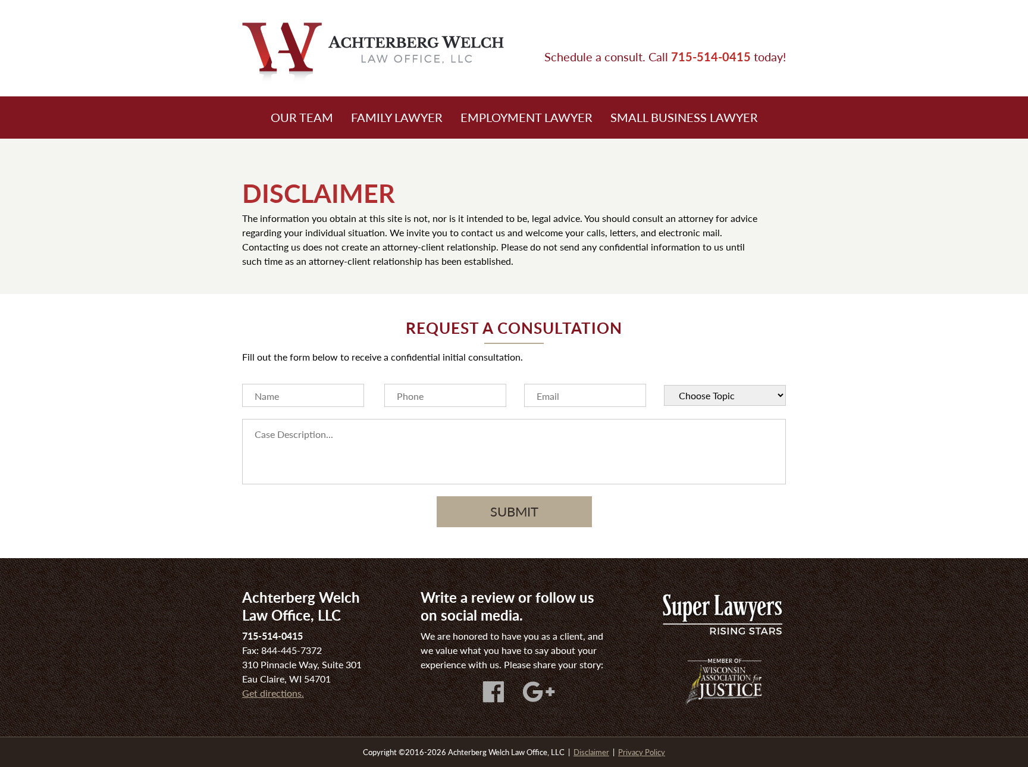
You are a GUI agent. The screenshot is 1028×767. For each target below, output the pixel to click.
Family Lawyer (397, 117)
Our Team (302, 117)
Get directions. (273, 693)
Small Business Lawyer (684, 117)
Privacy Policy (641, 752)
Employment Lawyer (526, 117)
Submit (514, 511)
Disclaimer (591, 752)
